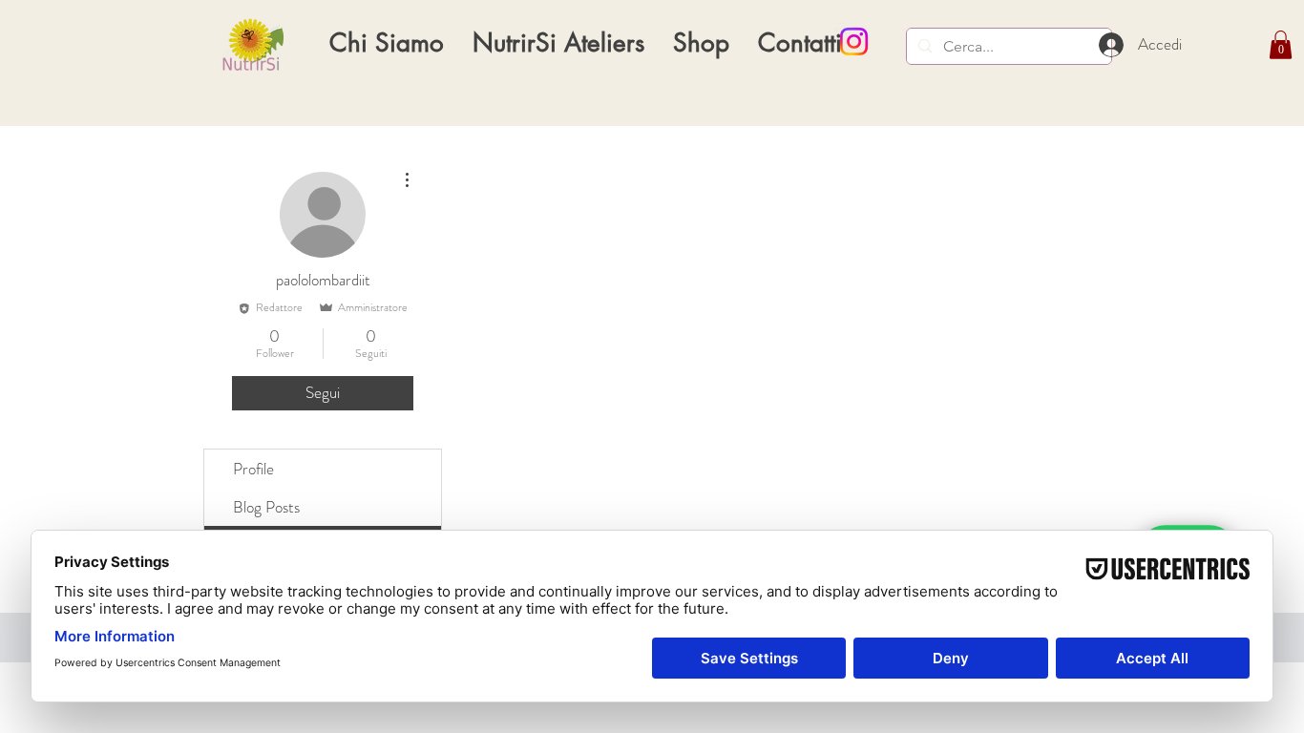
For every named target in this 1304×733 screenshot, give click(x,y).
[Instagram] (854, 41)
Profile (253, 468)
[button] (1281, 45)
